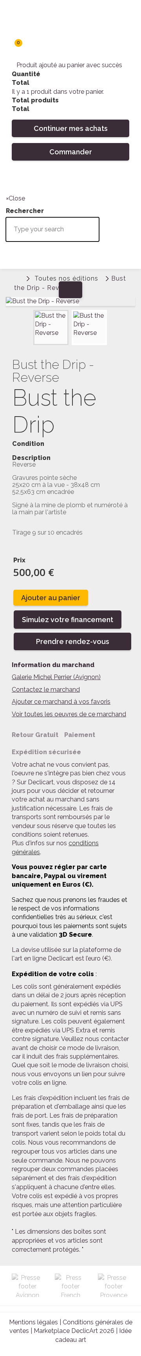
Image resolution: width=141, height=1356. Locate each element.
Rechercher (14, 179)
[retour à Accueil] (17, 278)
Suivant (114, 318)
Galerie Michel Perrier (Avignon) (56, 677)
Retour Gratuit (35, 735)
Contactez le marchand (46, 689)
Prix (19, 560)
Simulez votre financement (67, 619)
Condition (28, 444)
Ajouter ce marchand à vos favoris (61, 701)
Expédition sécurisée (46, 752)
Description (31, 458)
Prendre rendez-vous (72, 641)
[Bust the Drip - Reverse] (51, 327)
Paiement (79, 735)
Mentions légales (33, 1322)
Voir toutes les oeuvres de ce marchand (69, 714)
